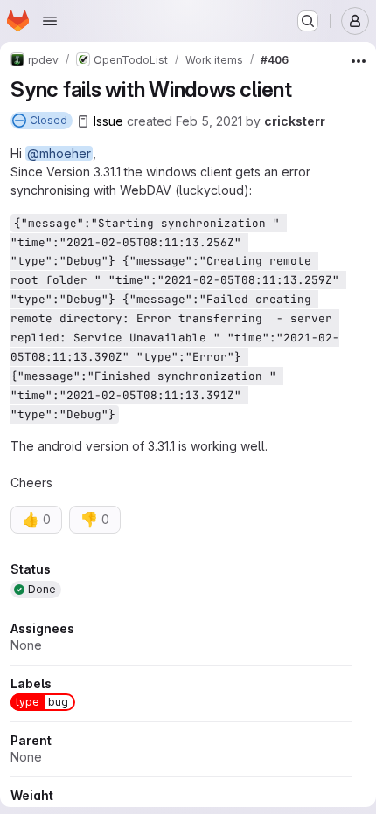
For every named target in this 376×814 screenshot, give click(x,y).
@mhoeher (59, 153)
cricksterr (294, 121)
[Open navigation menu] (50, 21)
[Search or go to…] (307, 20)
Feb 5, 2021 (209, 121)
